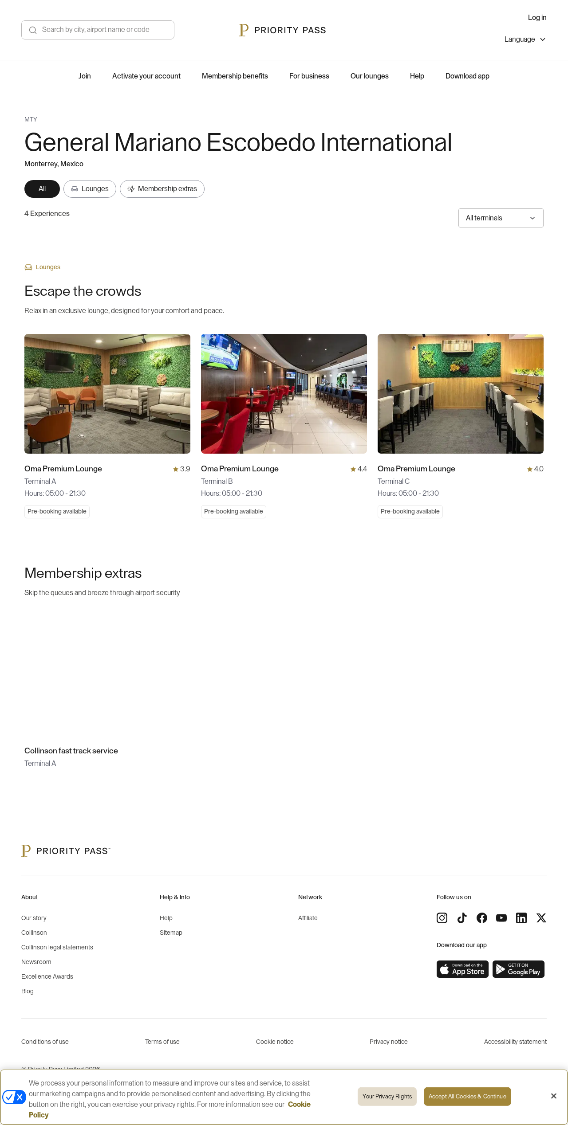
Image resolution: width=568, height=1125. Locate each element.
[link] (463, 969)
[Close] (554, 1096)
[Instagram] (442, 918)
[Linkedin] (521, 918)
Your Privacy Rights (387, 1096)
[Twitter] (541, 918)
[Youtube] (501, 918)
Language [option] (520, 39)
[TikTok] (462, 918)
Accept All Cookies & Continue (467, 1096)
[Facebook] (482, 918)
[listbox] (526, 40)
